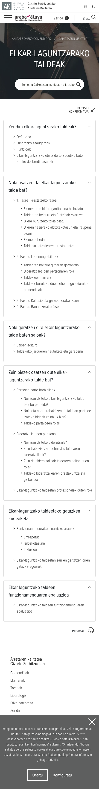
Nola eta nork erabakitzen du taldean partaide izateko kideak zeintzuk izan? (57, 414)
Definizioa (24, 137)
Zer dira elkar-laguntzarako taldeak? (42, 126)
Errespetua (32, 537)
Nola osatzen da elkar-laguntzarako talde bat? (42, 186)
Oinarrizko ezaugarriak (33, 143)
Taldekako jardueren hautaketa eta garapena (50, 351)
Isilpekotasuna (34, 543)
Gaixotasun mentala (73, 38)
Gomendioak (19, 673)
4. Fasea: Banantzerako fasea (39, 306)
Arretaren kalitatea (27, 661)
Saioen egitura (27, 345)
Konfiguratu (62, 775)
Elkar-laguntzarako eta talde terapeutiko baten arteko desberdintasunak (50, 158)
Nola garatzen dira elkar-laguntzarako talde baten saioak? (44, 331)
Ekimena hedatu (35, 239)
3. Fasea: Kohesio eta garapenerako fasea (48, 300)
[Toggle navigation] (8, 18)
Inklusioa (30, 549)
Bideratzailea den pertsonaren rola (49, 271)
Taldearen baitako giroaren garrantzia (51, 265)
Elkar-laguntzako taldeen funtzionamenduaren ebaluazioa (39, 591)
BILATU (78, 84)
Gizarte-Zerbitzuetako (41, 6)
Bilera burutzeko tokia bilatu (44, 221)
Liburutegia (18, 695)
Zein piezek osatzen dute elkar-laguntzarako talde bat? (38, 376)
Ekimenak (17, 680)
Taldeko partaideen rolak (42, 423)
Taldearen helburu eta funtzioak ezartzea (54, 215)
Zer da (15, 710)
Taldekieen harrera (37, 277)
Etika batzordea (21, 703)
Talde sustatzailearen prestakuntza (49, 246)
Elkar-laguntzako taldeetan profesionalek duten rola (54, 490)
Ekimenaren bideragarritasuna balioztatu (53, 208)
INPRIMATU (79, 630)
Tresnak (16, 688)
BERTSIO (79, 109)
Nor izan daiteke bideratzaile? (45, 442)
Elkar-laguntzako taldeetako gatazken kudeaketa (44, 514)
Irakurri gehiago (59, 754)
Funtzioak (24, 149)
